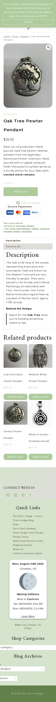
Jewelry (10, 114)
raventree (27, 231)
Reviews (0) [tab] (13, 246)
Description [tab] (13, 240)
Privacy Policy (21, 537)
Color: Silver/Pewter (20, 229)
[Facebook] (7, 495)
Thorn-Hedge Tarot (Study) (28, 532)
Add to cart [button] (15, 396)
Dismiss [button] (27, 22)
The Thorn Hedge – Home (27, 516)
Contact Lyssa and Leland (27, 553)
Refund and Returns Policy (28, 541)
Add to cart (20, 191)
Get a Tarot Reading (24, 528)
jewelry (35, 229)
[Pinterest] (23, 495)
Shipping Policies (22, 545)
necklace (45, 229)
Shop (16, 524)
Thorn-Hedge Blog (23, 520)
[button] (48, 47)
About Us (18, 549)
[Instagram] (15, 495)
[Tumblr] (30, 495)
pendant (8, 231)
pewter (17, 231)
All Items (21, 226)
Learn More (28, 616)
